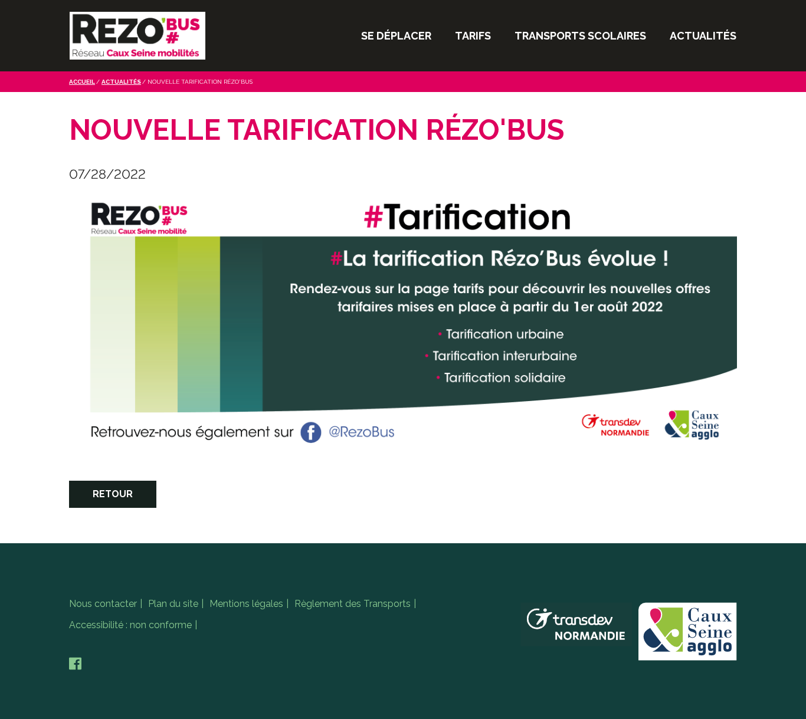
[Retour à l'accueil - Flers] (137, 36)
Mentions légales (246, 603)
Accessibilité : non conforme (130, 625)
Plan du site (173, 603)
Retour (113, 494)
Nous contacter (103, 603)
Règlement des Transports (352, 603)
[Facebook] (75, 663)
